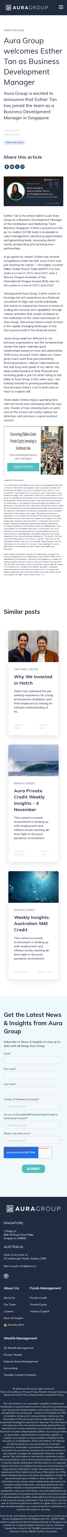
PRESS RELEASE (14, 142)
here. (43, 574)
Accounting (10, 1368)
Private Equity (38, 1304)
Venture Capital (39, 1311)
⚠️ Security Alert (14, 1324)
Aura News (11, 130)
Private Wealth (13, 1354)
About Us (9, 1297)
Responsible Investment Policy (46, 1394)
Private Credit (38, 1297)
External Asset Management (21, 1361)
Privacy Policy (30, 1391)
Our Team (10, 1304)
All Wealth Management (19, 1348)
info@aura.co (28, 1266)
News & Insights (13, 1318)
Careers (8, 1311)
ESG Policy (22, 1394)
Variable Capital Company (20, 1374)
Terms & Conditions (10, 1391)
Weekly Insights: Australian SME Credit (32, 923)
